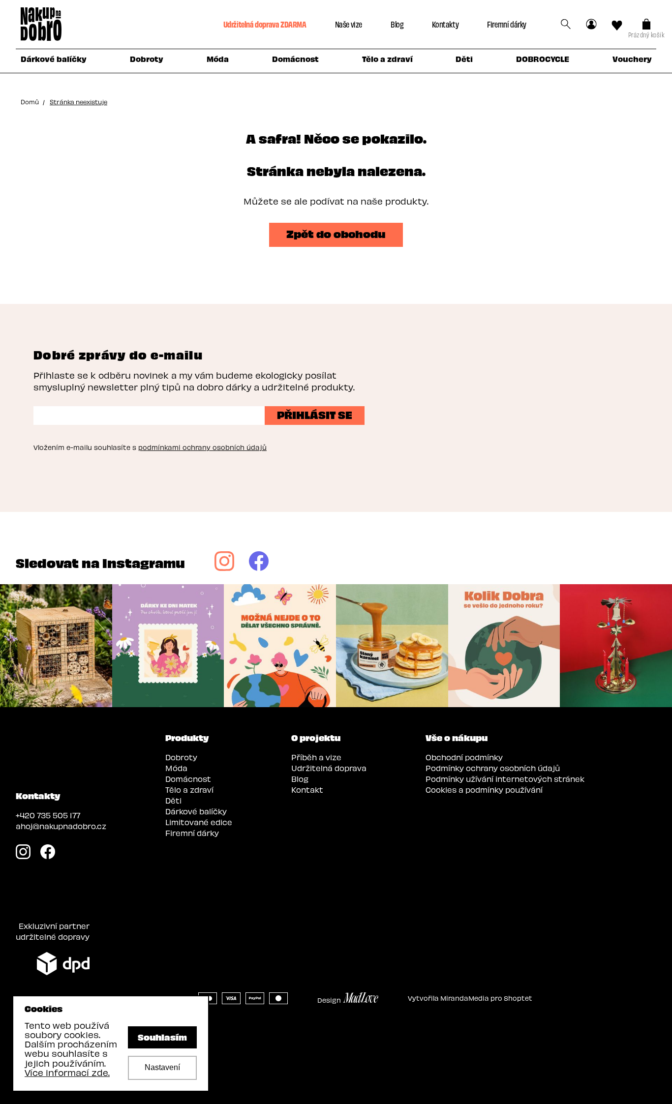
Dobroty (181, 757)
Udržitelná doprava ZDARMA (264, 24)
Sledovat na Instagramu (100, 562)
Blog (397, 24)
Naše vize (348, 24)
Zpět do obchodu (336, 233)
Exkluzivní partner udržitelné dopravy (53, 931)
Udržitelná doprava (329, 768)
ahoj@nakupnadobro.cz (61, 826)
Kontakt (307, 789)
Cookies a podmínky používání (484, 789)
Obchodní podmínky (464, 757)
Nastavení (162, 1067)
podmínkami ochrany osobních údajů (202, 447)
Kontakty (445, 24)
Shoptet (518, 998)
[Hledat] (566, 24)
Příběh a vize (316, 757)
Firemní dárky (506, 24)
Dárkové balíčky (196, 811)
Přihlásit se (314, 414)
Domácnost (188, 778)
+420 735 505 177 (48, 815)
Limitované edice (198, 822)
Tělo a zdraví (189, 789)
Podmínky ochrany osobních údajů (493, 768)
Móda (176, 768)
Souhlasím (162, 1036)
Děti (173, 800)
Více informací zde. (67, 1072)
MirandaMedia (464, 998)
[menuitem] (53, 61)
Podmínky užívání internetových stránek (505, 778)
